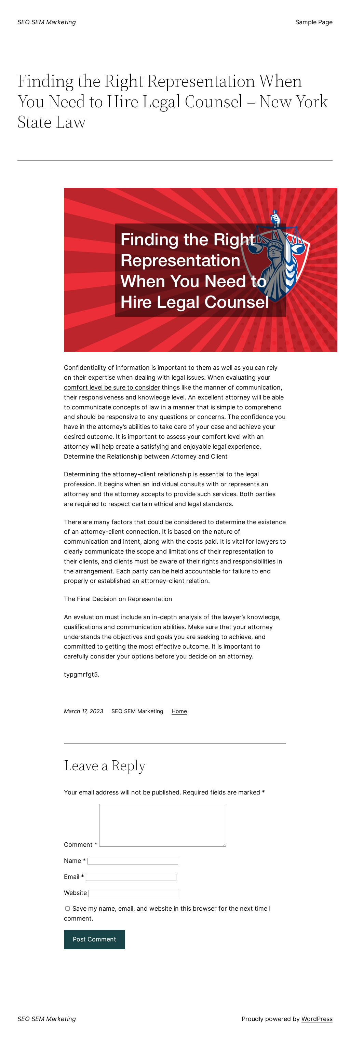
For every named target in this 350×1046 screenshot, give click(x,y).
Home (179, 711)
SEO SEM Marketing (46, 22)
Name (75, 860)
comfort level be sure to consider (112, 387)
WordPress (317, 1018)
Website (75, 892)
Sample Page (314, 22)
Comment (80, 844)
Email (74, 876)
